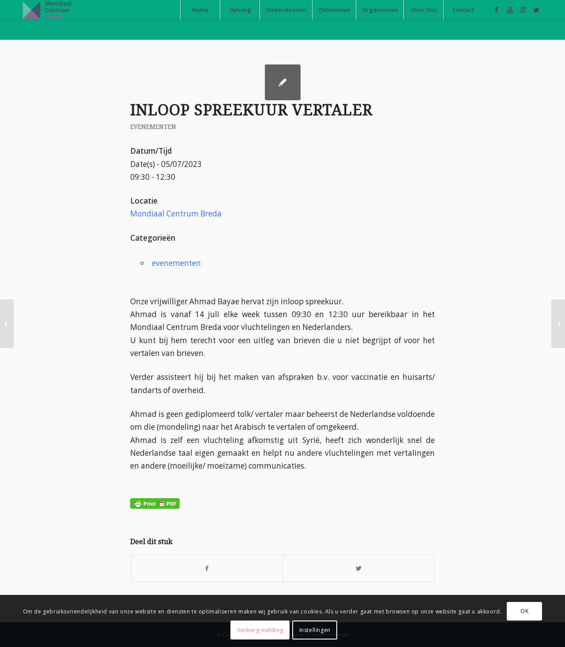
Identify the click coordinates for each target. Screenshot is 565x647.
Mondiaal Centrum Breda (176, 213)
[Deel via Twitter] (358, 568)
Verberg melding (260, 630)
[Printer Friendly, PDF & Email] (155, 497)
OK (524, 611)
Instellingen (315, 630)
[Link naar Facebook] (496, 9)
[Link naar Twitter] (536, 9)
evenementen (153, 126)
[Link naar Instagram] (523, 9)
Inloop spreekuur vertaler (251, 110)
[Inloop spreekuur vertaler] (7, 323)
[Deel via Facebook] (206, 568)
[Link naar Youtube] (509, 9)
